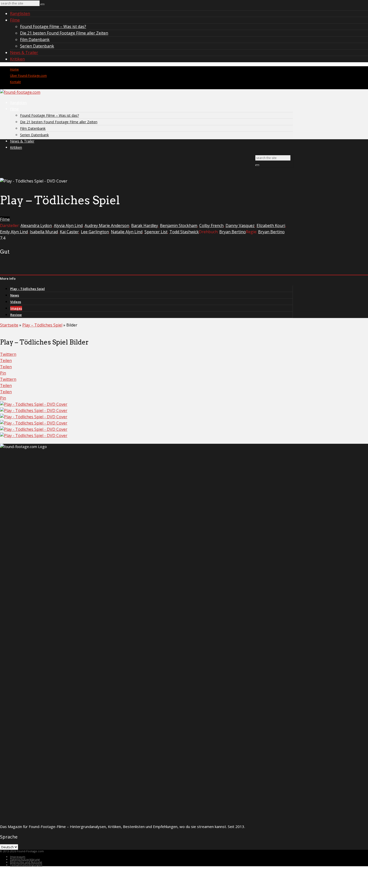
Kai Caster (69, 231)
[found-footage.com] (20, 92)
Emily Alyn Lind (14, 231)
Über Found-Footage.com (28, 76)
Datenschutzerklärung (25, 859)
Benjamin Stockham (178, 225)
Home (14, 69)
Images (16, 308)
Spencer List (155, 231)
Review (16, 314)
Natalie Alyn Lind (126, 231)
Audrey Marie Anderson (107, 225)
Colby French (211, 225)
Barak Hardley (144, 225)
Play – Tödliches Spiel (27, 288)
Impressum (17, 856)
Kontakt (15, 82)
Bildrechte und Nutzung (26, 862)
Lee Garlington (95, 231)
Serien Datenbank (37, 46)
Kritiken (17, 59)
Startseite (9, 325)
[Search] (43, 4)
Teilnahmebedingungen (26, 865)
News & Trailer (24, 52)
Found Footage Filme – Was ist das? (53, 26)
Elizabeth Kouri (271, 225)
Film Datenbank (35, 39)
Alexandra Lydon (36, 225)
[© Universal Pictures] (33, 404)
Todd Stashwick (184, 231)
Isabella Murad (44, 231)
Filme (15, 20)
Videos (15, 302)
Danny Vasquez (240, 225)
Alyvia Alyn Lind (68, 225)
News (14, 295)
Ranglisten (20, 13)
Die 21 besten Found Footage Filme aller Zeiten (64, 33)
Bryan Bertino (232, 231)
